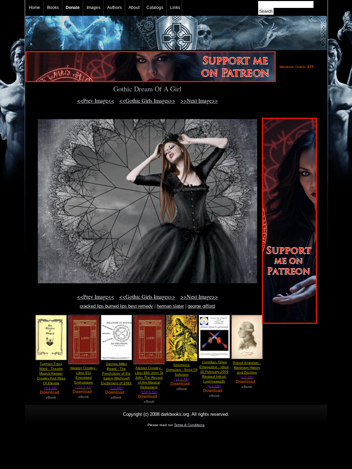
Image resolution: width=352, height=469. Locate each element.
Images (93, 7)
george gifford (201, 306)
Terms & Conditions (189, 425)
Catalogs (154, 7)
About (134, 7)
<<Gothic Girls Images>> (147, 100)
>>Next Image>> (199, 100)
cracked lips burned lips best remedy (116, 306)
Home (34, 7)
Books (53, 7)
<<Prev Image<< (95, 100)
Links (175, 7)
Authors (114, 7)
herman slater (170, 306)
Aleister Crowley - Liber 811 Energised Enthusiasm (83, 377)
